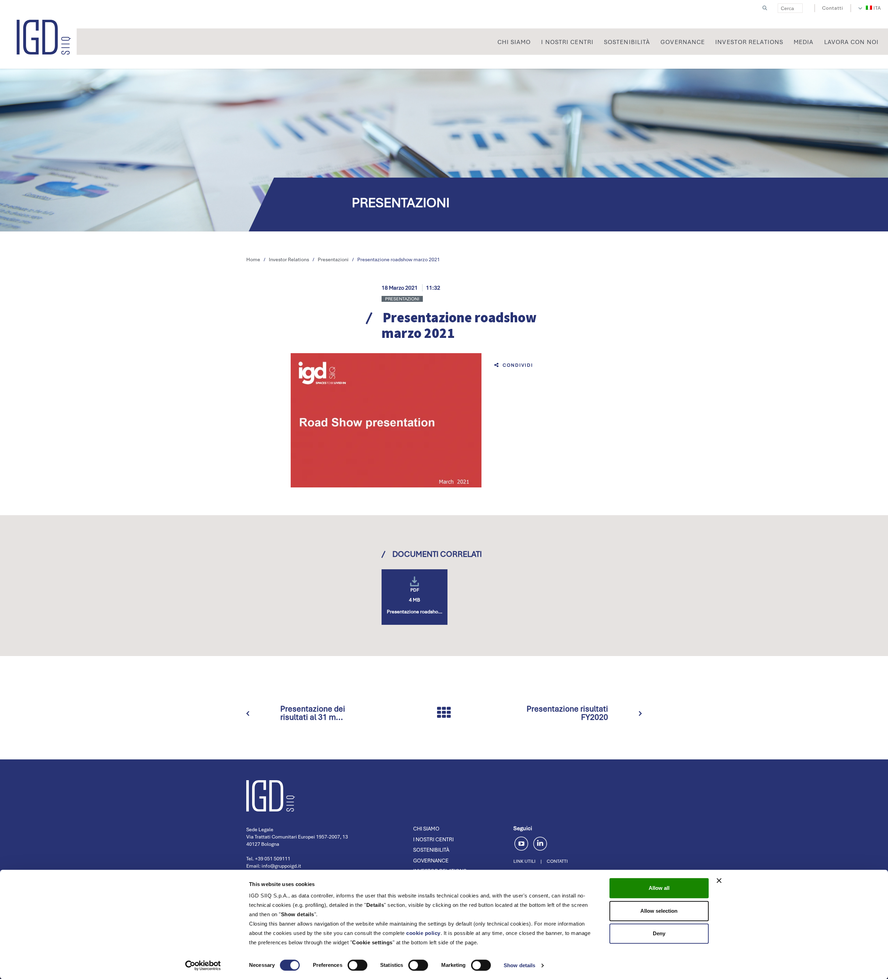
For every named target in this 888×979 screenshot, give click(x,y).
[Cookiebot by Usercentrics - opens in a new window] (203, 965)
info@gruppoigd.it (281, 866)
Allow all (659, 888)
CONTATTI (557, 861)
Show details (519, 965)
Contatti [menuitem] (832, 8)
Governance (431, 860)
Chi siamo (426, 828)
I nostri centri (433, 839)
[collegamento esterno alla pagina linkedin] (540, 842)
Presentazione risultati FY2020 (567, 713)
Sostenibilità (431, 849)
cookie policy (423, 933)
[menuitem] (873, 8)
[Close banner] (719, 880)
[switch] (357, 965)
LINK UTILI (524, 861)
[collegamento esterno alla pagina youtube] (522, 842)
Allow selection (658, 911)
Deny (659, 933)
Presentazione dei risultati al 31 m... (312, 713)
